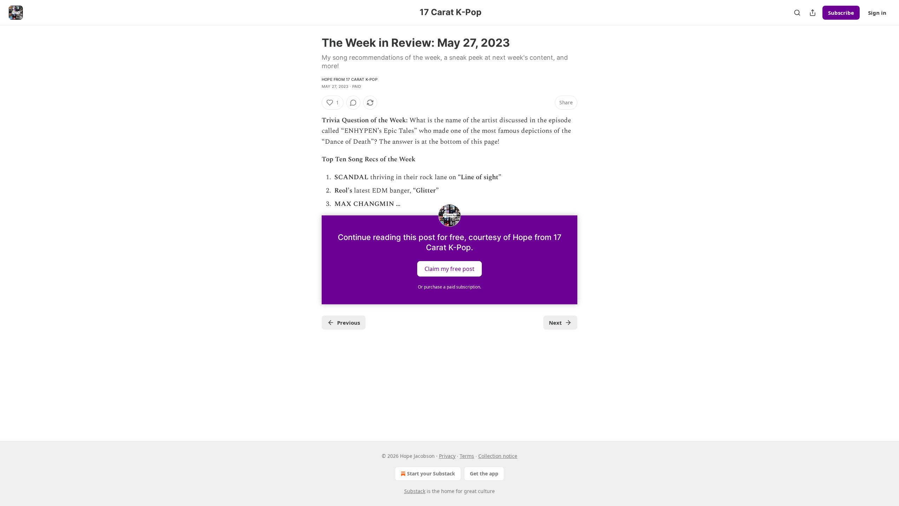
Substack (414, 491)
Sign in (877, 12)
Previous (348, 322)
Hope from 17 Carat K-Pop (350, 79)
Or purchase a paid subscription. (449, 287)
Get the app (484, 473)
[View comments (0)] (353, 103)
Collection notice (497, 456)
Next (555, 322)
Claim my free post (449, 268)
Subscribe (841, 12)
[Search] (797, 13)
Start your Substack (431, 473)
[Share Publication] (813, 13)
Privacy (447, 456)
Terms (467, 456)
